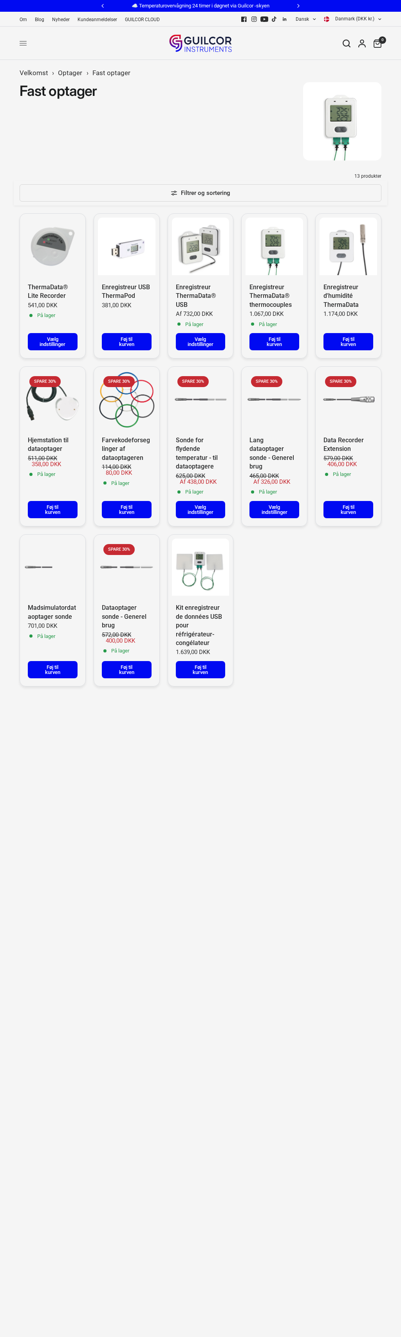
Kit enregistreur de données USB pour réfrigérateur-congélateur (199, 625)
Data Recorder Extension (343, 444)
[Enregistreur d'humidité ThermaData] (348, 246)
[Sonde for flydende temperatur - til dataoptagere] (200, 399)
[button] (157, 1253)
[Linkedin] (285, 19)
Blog (39, 19)
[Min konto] (362, 43)
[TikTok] (274, 19)
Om (23, 19)
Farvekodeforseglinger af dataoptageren (126, 448)
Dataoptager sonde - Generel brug (124, 616)
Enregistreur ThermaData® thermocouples (270, 295)
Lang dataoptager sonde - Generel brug (271, 453)
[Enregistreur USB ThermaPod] (126, 246)
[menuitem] (25, 19)
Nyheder (61, 19)
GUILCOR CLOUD (142, 19)
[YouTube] (264, 19)
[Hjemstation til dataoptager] (52, 399)
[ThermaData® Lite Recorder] (52, 246)
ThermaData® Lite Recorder (48, 291)
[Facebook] (244, 19)
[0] (375, 43)
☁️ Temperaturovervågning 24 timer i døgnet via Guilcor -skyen (200, 6)
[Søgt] (346, 43)
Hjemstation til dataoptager (48, 444)
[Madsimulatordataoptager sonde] (52, 567)
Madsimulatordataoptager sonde (52, 612)
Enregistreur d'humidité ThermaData (341, 295)
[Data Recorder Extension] (348, 399)
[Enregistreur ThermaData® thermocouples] (274, 246)
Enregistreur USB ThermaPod (126, 291)
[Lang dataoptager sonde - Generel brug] (274, 399)
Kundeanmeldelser (97, 19)
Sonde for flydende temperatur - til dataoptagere (197, 453)
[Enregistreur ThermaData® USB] (200, 246)
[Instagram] (254, 19)
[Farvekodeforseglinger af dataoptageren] (126, 399)
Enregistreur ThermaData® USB (196, 295)
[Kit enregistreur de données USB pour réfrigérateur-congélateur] (200, 567)
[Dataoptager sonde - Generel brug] (126, 567)
